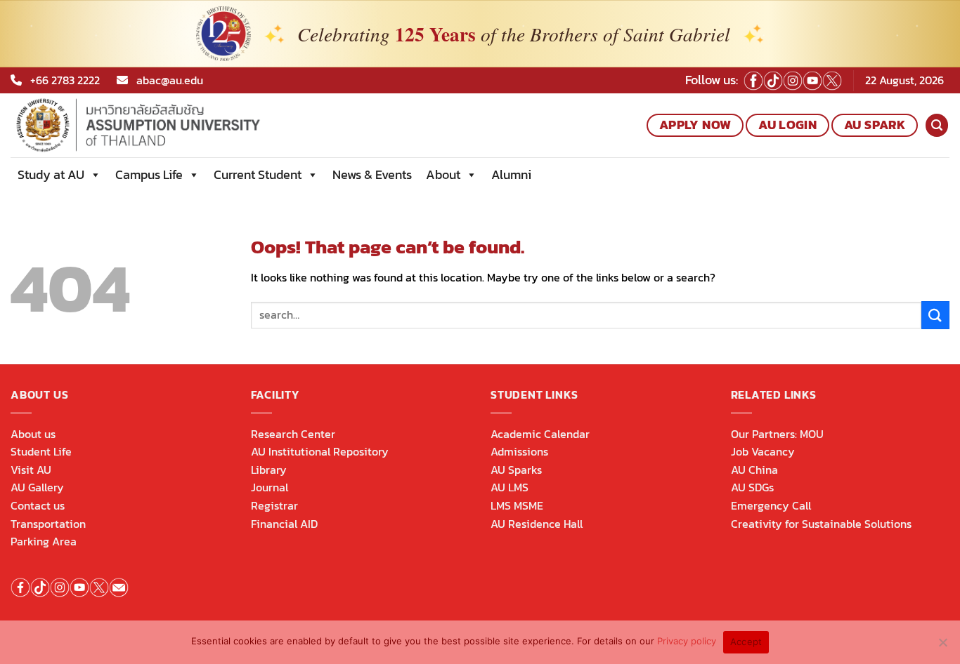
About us (33, 433)
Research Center (293, 433)
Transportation (48, 523)
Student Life (41, 451)
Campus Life (149, 174)
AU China (754, 469)
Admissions (519, 451)
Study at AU (51, 174)
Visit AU (31, 469)
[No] (942, 646)
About (443, 174)
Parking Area (44, 541)
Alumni (511, 174)
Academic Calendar (540, 433)
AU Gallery (37, 487)
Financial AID (284, 523)
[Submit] (935, 314)
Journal (269, 487)
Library (269, 469)
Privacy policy (686, 640)
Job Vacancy (763, 451)
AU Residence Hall (537, 523)
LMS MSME (517, 505)
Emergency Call (771, 505)
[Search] (937, 125)
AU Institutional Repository (320, 451)
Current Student (257, 174)
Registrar (274, 505)
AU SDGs (752, 487)
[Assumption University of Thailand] (186, 125)
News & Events (372, 174)
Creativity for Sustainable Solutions (821, 523)
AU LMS (509, 487)
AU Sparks (516, 469)
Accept (746, 641)
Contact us (38, 505)
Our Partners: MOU (777, 433)
